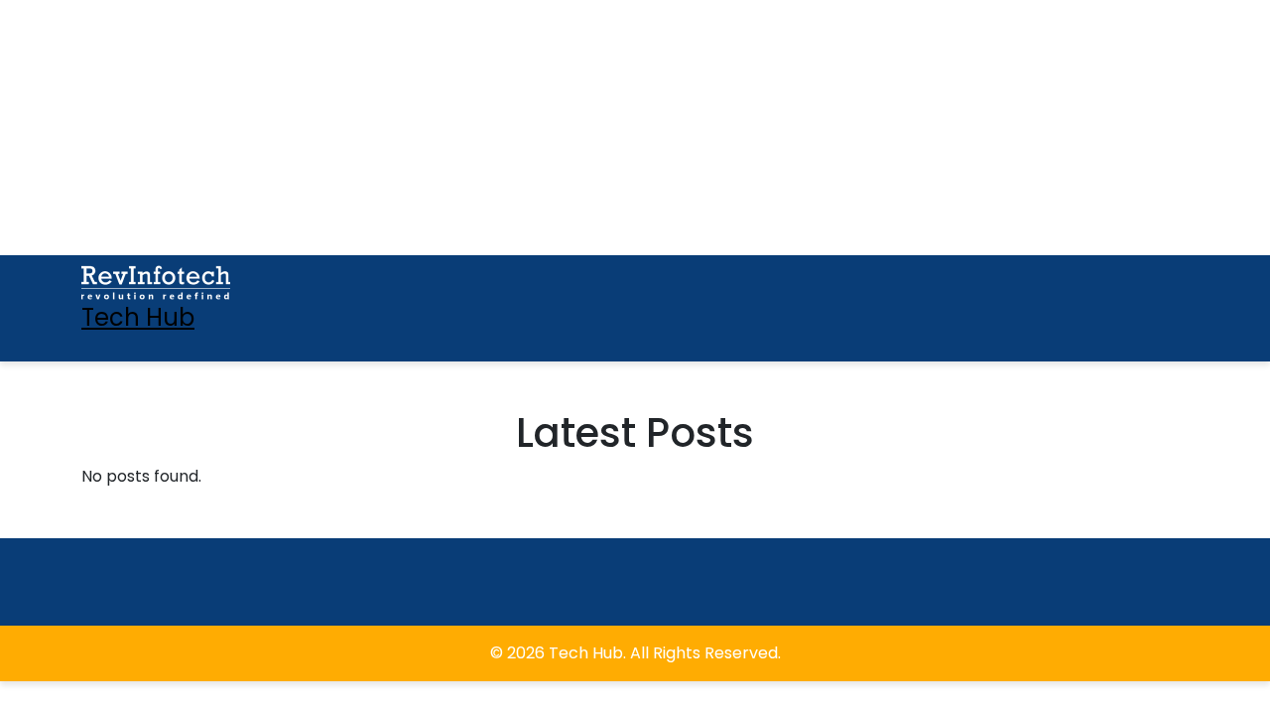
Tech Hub (137, 317)
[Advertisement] (124, 124)
